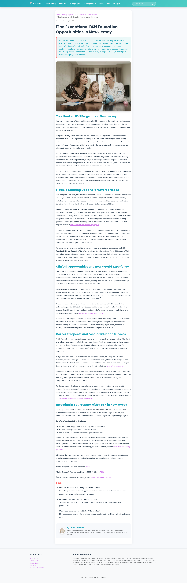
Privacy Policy (34, 563)
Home (58, 15)
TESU (102, 472)
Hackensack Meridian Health (100, 477)
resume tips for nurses (114, 366)
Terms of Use (34, 561)
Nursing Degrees (75, 4)
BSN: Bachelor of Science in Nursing (86, 15)
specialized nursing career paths (91, 313)
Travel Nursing (51, 4)
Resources (62, 4)
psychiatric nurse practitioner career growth (75, 398)
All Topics (116, 4)
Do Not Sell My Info (37, 568)
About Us (33, 565)
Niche (88, 467)
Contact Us (34, 558)
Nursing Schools (90, 4)
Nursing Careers (104, 4)
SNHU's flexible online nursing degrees (84, 225)
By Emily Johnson (75, 527)
